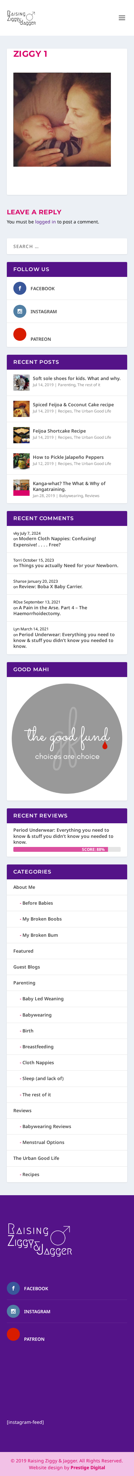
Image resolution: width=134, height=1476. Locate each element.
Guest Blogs (26, 967)
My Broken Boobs (42, 919)
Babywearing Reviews (46, 1126)
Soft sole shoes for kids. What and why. (77, 378)
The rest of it (88, 384)
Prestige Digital (88, 1467)
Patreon (41, 339)
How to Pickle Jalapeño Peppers (68, 457)
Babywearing (71, 495)
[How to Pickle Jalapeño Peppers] (21, 461)
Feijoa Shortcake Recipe (59, 431)
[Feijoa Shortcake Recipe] (21, 435)
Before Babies (37, 903)
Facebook (43, 288)
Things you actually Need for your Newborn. (68, 565)
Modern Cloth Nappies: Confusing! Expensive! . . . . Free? (54, 541)
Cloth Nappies (38, 1062)
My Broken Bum (40, 935)
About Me (24, 887)
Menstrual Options (43, 1142)
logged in (45, 222)
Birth (28, 1031)
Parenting (66, 384)
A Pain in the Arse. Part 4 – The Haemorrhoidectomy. (50, 610)
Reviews (92, 495)
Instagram (44, 311)
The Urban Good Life (92, 411)
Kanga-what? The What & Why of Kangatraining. (69, 486)
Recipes (65, 411)
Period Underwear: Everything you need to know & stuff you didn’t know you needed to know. (64, 640)
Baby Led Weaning (43, 998)
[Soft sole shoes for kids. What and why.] (21, 383)
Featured (23, 951)
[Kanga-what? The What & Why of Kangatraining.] (21, 488)
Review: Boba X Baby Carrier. (51, 586)
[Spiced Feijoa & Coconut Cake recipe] (21, 409)
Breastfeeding (38, 1046)
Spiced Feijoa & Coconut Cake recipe (73, 404)
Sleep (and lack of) (43, 1078)
